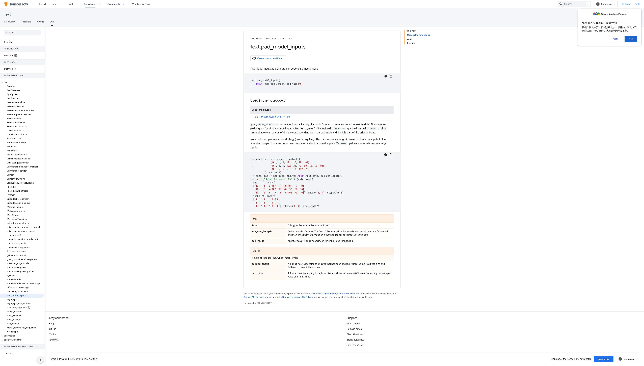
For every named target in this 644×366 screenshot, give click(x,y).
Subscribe (603, 358)
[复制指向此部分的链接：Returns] (263, 251)
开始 (631, 38)
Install (42, 4)
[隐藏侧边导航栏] (40, 360)
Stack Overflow (355, 334)
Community (113, 4)
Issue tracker (353, 323)
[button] (22, 82)
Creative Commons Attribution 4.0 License (334, 293)
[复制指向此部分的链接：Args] (260, 219)
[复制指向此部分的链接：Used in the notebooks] (288, 101)
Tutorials (26, 21)
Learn (55, 4)
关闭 (615, 38)
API (71, 4)
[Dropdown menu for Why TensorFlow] (154, 4)
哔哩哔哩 (54, 339)
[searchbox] (22, 32)
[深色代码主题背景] (385, 76)
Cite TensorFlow (355, 345)
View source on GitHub (270, 58)
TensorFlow (256, 38)
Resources (90, 4)
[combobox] (574, 4)
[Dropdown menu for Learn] (62, 4)
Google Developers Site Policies (297, 297)
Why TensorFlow (140, 4)
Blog (51, 323)
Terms (52, 359)
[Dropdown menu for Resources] (100, 4)
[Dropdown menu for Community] (124, 4)
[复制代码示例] (391, 76)
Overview (9, 21)
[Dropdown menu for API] (77, 4)
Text (7, 14)
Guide (40, 21)
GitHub (626, 4)
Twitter (53, 334)
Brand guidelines (355, 339)
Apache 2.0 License (253, 297)
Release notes (354, 329)
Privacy (63, 359)
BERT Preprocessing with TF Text (272, 116)
